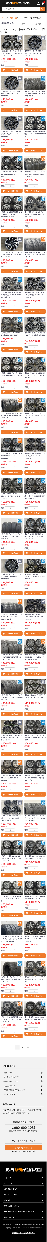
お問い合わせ (9, 1217)
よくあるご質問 (9, 1094)
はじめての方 (9, 1183)
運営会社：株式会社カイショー (23, 1232)
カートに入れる (13, 70)
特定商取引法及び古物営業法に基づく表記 (20, 1212)
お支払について (9, 1086)
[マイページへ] (38, 4)
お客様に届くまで (11, 1189)
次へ (28, 1047)
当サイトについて (11, 1195)
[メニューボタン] (4, 3)
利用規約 (7, 1200)
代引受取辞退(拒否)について (14, 1090)
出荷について (8, 1073)
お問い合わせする (23, 1147)
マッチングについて (11, 1077)
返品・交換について (11, 1081)
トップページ (9, 1178)
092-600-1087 (25, 1127)
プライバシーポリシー (12, 1206)
